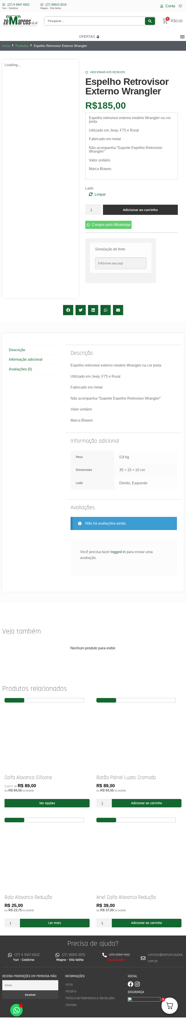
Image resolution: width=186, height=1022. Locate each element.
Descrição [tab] (17, 350)
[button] (182, 36)
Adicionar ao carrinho (140, 209)
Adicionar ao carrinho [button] (146, 803)
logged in (118, 552)
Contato (71, 1005)
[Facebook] (130, 984)
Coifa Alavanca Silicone (28, 777)
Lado (89, 188)
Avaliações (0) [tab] (20, 369)
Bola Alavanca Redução (28, 897)
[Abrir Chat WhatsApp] (16, 1010)
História (71, 991)
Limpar (100, 194)
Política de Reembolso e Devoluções (90, 998)
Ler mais (54, 923)
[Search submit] (150, 21)
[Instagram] (137, 984)
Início (6, 46)
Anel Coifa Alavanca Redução (126, 897)
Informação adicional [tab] (25, 359)
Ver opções (47, 803)
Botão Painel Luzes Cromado (126, 777)
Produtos (21, 46)
